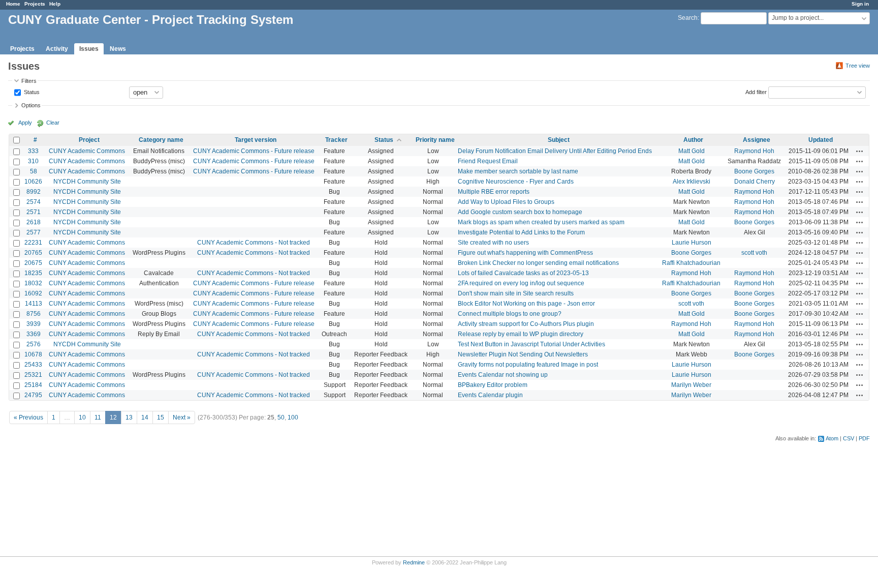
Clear (52, 122)
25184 (33, 384)
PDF (864, 438)
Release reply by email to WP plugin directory (520, 334)
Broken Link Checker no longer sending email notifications (538, 262)
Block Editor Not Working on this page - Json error (526, 303)
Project (89, 139)
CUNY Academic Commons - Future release (254, 151)
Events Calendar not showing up (503, 374)
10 (82, 417)
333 (33, 151)
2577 (33, 232)
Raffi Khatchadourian (691, 262)
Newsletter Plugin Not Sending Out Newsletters (523, 354)
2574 (33, 201)
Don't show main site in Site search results (516, 293)
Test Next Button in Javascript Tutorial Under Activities (531, 344)
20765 (33, 252)
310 (33, 161)
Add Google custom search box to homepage (520, 212)
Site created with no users (493, 242)
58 (33, 171)
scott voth (754, 252)
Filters (29, 81)
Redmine (414, 562)
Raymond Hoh (754, 151)
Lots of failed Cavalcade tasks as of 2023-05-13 (523, 273)
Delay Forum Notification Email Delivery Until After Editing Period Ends (555, 151)
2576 (33, 344)
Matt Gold (691, 151)
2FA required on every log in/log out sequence (521, 283)
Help (54, 4)
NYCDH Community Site (87, 181)
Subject (559, 139)
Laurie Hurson (691, 242)
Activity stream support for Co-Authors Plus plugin (526, 323)
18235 (33, 273)
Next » (182, 417)
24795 (33, 395)
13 (129, 417)
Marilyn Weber (691, 384)
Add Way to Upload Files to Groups (506, 201)
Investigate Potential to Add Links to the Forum (521, 232)
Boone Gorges (754, 171)
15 (160, 417)
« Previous (28, 417)
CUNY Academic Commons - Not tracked (253, 242)
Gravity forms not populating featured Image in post (528, 364)
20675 (33, 262)
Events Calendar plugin (490, 395)
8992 (33, 191)
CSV (848, 438)
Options (31, 105)
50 (281, 417)
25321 (33, 374)
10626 (33, 181)
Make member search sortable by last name (518, 171)
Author (693, 139)
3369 (33, 334)
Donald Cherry (754, 181)
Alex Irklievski (691, 181)
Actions (860, 151)
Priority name (435, 139)
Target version (255, 139)
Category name (161, 139)
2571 (33, 212)
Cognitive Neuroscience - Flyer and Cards (516, 181)
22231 (33, 242)
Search (688, 17)
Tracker (336, 139)
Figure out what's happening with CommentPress (525, 252)
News (118, 48)
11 (98, 417)
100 (293, 417)
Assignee (756, 139)
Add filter (756, 91)
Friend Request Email (488, 161)
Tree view (857, 66)
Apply (25, 122)
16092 (33, 293)
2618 (33, 222)
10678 (33, 354)
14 (144, 417)
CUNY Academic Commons (87, 151)
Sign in (860, 4)
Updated (820, 139)
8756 (33, 313)
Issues (89, 48)
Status (31, 91)
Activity (57, 48)
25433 (33, 364)
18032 (33, 283)
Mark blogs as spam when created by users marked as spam (541, 222)
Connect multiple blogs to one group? (509, 313)
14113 (33, 303)
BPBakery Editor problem (492, 384)
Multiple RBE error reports (493, 191)
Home (13, 4)
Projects (34, 4)
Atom (832, 438)
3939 (33, 323)
